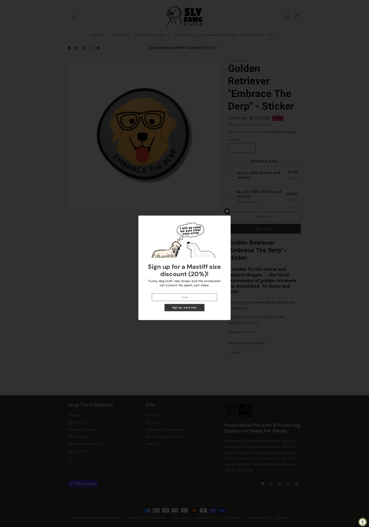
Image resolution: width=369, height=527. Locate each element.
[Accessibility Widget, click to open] (362, 522)
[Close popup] (227, 211)
